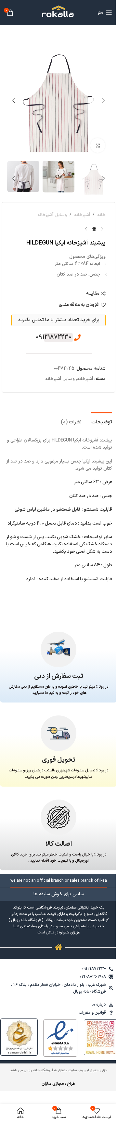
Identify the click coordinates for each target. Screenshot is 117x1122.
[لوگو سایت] (58, 12)
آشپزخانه (82, 215)
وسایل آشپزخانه (52, 215)
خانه (101, 215)
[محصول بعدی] (86, 229)
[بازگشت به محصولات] (94, 229)
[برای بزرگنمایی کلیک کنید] (97, 145)
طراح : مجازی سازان (58, 1084)
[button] (103, 100)
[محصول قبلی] (102, 229)
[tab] (101, 421)
